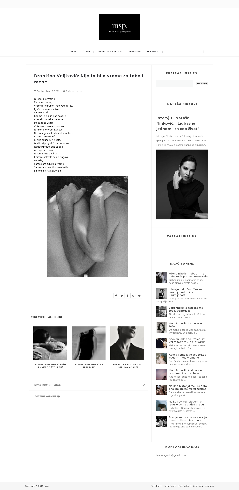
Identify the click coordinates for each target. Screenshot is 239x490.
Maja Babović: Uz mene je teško (185, 325)
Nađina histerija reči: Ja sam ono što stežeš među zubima (188, 387)
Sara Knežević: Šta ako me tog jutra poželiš (186, 309)
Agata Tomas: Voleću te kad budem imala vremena (187, 356)
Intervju (135, 52)
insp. (46, 486)
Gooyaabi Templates (203, 486)
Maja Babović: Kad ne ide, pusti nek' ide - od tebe (185, 372)
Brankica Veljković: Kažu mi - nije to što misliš (50, 365)
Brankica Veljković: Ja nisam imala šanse (127, 365)
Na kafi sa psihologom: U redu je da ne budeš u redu (186, 403)
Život (86, 52)
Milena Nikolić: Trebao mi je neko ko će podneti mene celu (188, 275)
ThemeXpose (169, 486)
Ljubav (72, 52)
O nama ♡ (153, 52)
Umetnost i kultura (110, 52)
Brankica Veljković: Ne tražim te (88, 365)
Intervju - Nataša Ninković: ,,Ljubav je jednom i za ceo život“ (178, 123)
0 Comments (74, 91)
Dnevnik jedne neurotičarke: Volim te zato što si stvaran (187, 340)
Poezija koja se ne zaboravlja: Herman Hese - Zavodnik (188, 419)
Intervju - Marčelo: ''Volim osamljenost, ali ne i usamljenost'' (185, 292)
